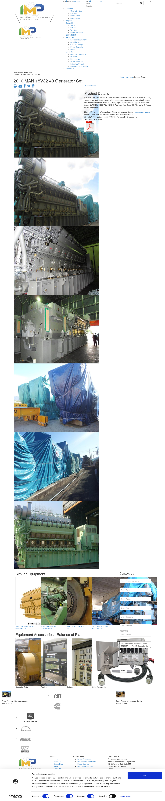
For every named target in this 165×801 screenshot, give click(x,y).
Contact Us (70, 68)
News (72, 49)
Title (121, 604)
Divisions (73, 56)
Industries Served (77, 64)
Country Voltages (76, 44)
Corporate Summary (78, 54)
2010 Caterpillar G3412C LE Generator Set (19, 698)
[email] (20, 86)
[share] (24, 86)
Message (123, 639)
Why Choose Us (76, 61)
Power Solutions (76, 32)
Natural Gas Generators (86, 761)
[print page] (15, 86)
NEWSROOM (71, 35)
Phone (122, 595)
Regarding (124, 631)
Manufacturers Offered (79, 66)
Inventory (69, 8)
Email (122, 586)
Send (123, 670)
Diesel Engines (83, 764)
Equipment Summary (78, 40)
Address (123, 622)
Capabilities (70, 23)
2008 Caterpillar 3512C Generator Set (131, 698)
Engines (73, 13)
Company (124, 613)
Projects (69, 20)
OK (144, 775)
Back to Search (91, 85)
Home (122, 77)
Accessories (75, 18)
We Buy (73, 25)
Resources (70, 37)
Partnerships (75, 59)
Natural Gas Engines (85, 766)
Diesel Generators (84, 759)
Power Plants (75, 15)
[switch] (69, 796)
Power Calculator (76, 47)
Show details (125, 796)
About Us (69, 52)
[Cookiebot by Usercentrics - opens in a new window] (15, 796)
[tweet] (28, 86)
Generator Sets (76, 11)
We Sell (73, 27)
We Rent (73, 30)
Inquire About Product (142, 112)
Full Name (124, 577)
